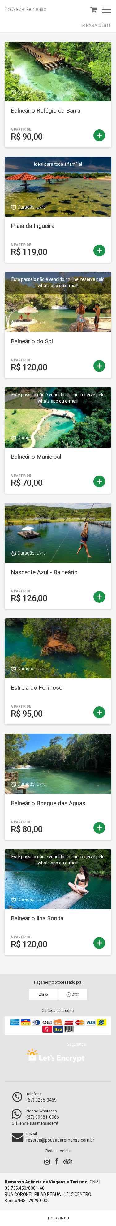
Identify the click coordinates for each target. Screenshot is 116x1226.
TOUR (58, 1218)
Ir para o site (96, 25)
